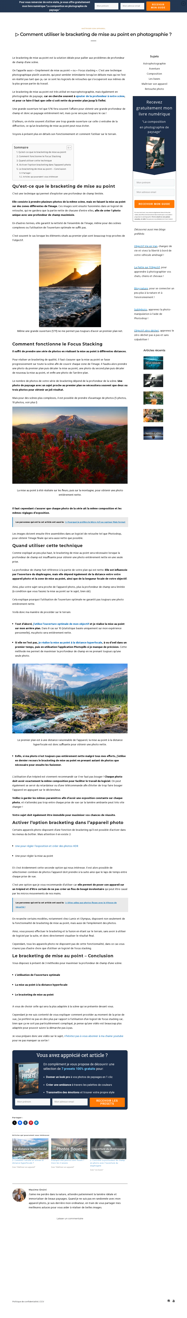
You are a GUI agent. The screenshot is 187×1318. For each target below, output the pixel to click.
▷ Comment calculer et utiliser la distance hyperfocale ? (28, 1162)
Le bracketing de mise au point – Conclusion (42, 169)
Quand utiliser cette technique (35, 161)
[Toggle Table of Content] (67, 147)
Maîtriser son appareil (94, 28)
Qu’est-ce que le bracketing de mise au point (42, 152)
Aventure (154, 69)
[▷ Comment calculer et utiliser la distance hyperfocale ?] (30, 1148)
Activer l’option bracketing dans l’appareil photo (45, 165)
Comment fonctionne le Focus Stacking (40, 156)
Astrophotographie (154, 64)
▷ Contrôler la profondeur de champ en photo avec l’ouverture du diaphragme (107, 1163)
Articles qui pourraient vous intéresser (40, 177)
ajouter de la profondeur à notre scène (100, 96)
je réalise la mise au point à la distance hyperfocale (70, 643)
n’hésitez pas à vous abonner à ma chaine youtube (93, 1036)
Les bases (154, 79)
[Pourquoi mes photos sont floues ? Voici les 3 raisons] (69, 1148)
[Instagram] (169, 1300)
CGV (42, 1301)
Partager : (26, 173)
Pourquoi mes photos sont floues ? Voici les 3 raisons (67, 1162)
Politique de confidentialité (25, 1301)
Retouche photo (154, 89)
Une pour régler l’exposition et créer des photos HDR (46, 846)
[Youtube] (173, 1300)
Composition (154, 74)
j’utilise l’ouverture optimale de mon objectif (61, 624)
